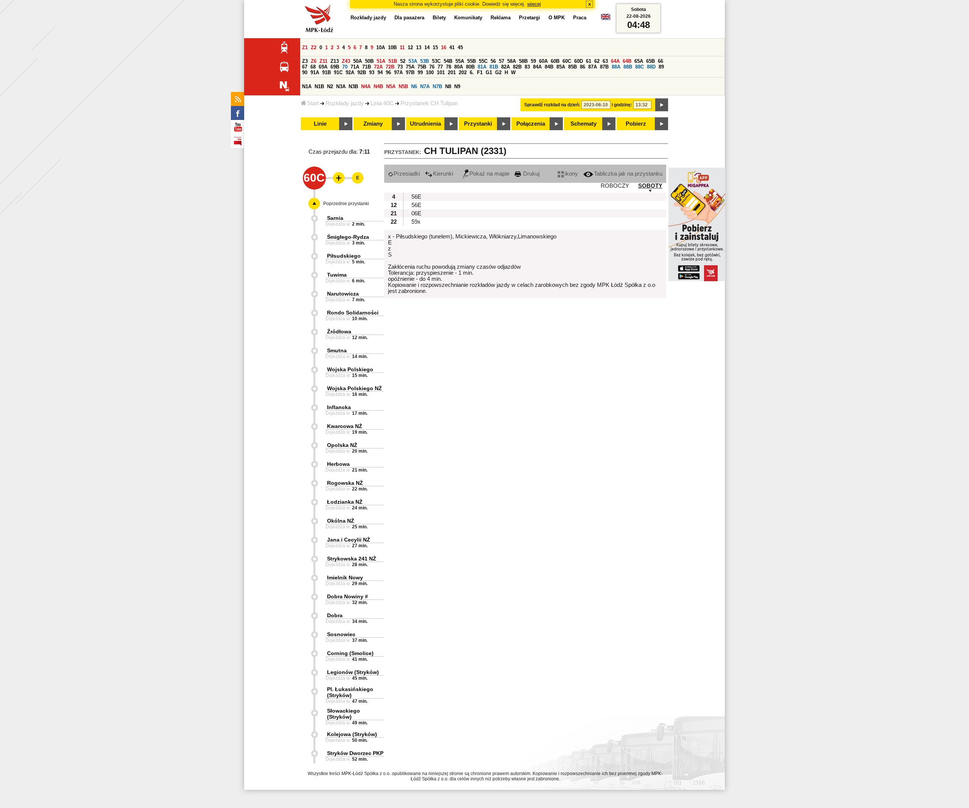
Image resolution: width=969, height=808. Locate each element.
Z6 (313, 61)
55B (471, 61)
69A (323, 67)
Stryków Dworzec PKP (355, 753)
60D (578, 61)
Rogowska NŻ (345, 483)
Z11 (323, 61)
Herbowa (338, 464)
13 (418, 47)
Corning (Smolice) (350, 653)
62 (597, 61)
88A (616, 67)
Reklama (501, 17)
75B (422, 67)
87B (604, 67)
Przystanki (478, 124)
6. (472, 72)
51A (381, 61)
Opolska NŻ (342, 445)
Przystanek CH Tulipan (429, 103)
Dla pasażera (409, 17)
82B (517, 67)
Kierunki (443, 174)
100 (430, 72)
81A (482, 67)
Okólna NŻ (340, 521)
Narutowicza (343, 294)
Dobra (335, 615)
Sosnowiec (341, 634)
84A (537, 67)
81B (493, 67)
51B (392, 61)
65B (650, 61)
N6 (414, 86)
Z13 (334, 61)
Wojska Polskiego (350, 369)
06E (416, 213)
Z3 (305, 61)
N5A (391, 86)
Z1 (305, 47)
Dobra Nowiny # (347, 596)
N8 (448, 86)
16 (443, 47)
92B (361, 72)
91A (314, 72)
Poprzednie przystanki (346, 203)
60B (555, 61)
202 (463, 72)
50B (369, 61)
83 (527, 67)
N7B (437, 86)
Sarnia (335, 218)
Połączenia (530, 124)
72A (378, 67)
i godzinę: (622, 104)
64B (627, 61)
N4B (378, 86)
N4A (366, 86)
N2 (330, 86)
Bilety (439, 17)
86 (582, 67)
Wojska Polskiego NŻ (354, 388)
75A (410, 67)
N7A (425, 86)
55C (483, 61)
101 (441, 72)
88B (627, 67)
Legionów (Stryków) (353, 672)
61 (588, 61)
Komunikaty (468, 17)
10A (380, 47)
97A (398, 72)
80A (458, 67)
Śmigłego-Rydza (348, 237)
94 (380, 72)
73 (400, 67)
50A (357, 61)
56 (493, 61)
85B (572, 67)
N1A (307, 86)
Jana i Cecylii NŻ (348, 540)
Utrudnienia (425, 124)
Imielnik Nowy (345, 577)
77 (440, 67)
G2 (498, 72)
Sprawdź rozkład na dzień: (552, 104)
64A (615, 61)
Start (313, 103)
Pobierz (636, 124)
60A (543, 61)
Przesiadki (407, 174)
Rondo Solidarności (353, 313)
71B (366, 67)
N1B (319, 86)
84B (549, 67)
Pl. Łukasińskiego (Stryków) (350, 692)
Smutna (337, 350)
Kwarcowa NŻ (344, 426)
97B (410, 72)
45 (460, 47)
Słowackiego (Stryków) (343, 714)
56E (416, 197)
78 (448, 67)
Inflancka (339, 407)
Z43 (346, 61)
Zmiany (373, 124)
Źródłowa (339, 331)
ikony (571, 174)
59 (533, 61)
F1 (480, 72)
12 (410, 47)
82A (505, 67)
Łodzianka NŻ (345, 502)
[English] (606, 19)
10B (392, 47)
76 (432, 67)
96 (388, 72)
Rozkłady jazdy (345, 103)
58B (523, 61)
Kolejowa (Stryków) (352, 734)
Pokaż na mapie (489, 174)
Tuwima (337, 275)
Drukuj (530, 174)
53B (424, 61)
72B (390, 67)
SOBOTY (650, 186)
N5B (403, 86)
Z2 (313, 47)
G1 (489, 72)
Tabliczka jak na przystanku (628, 174)
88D (651, 67)
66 (660, 61)
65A (638, 61)
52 (402, 61)
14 (427, 47)
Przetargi (529, 17)
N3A (341, 86)
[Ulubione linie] (336, 178)
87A (592, 67)
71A (355, 67)
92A (350, 72)
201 (452, 72)
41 (452, 47)
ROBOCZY (615, 186)
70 (344, 67)
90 (304, 72)
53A (412, 61)
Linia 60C (382, 103)
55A (459, 61)
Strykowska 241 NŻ (351, 559)
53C (436, 61)
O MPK (556, 17)
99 (420, 72)
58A (511, 61)
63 (605, 61)
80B (470, 67)
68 (313, 67)
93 (371, 72)
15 (435, 47)
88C (639, 67)
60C (566, 61)
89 (661, 67)
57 (501, 61)
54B (448, 61)
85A (560, 67)
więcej (534, 4)
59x (416, 222)
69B (334, 67)
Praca (579, 17)
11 (402, 47)
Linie (320, 124)
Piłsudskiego (344, 256)
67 (304, 67)
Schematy (583, 124)
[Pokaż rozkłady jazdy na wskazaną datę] (661, 104)
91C (338, 72)
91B (326, 72)
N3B (353, 86)
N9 (457, 86)
